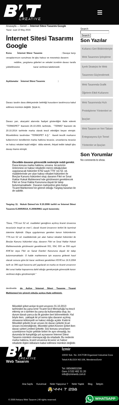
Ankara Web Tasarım (26, 399)
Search (84, 28)
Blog (90, 384)
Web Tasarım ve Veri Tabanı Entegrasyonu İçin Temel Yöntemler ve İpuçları (97, 136)
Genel (23, 26)
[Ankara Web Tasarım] (21, 353)
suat (15, 30)
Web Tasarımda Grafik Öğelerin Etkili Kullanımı (95, 88)
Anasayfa (11, 26)
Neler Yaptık (78, 384)
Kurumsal (41, 384)
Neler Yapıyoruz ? (59, 384)
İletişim (99, 384)
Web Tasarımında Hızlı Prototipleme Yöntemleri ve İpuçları (97, 110)
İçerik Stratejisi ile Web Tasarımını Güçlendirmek (95, 70)
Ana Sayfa (27, 384)
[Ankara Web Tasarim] (22, 12)
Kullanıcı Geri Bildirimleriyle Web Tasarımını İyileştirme (97, 52)
